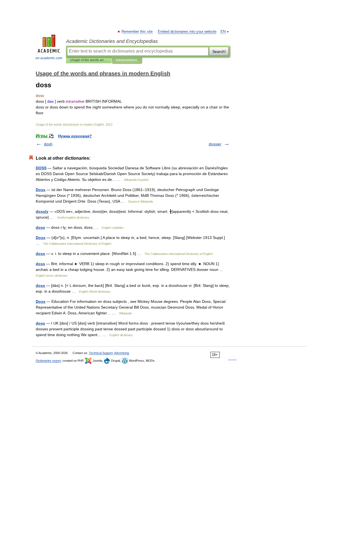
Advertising (121, 353)
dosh (48, 144)
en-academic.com (48, 58)
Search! (219, 51)
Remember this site (137, 32)
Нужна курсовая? (75, 136)
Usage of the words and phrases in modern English (88, 60)
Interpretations (126, 60)
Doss (40, 189)
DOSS (41, 168)
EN (223, 32)
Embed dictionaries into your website (187, 32)
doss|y (42, 211)
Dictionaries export (48, 360)
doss (40, 227)
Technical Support (101, 353)
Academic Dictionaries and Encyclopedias (112, 41)
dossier (215, 144)
